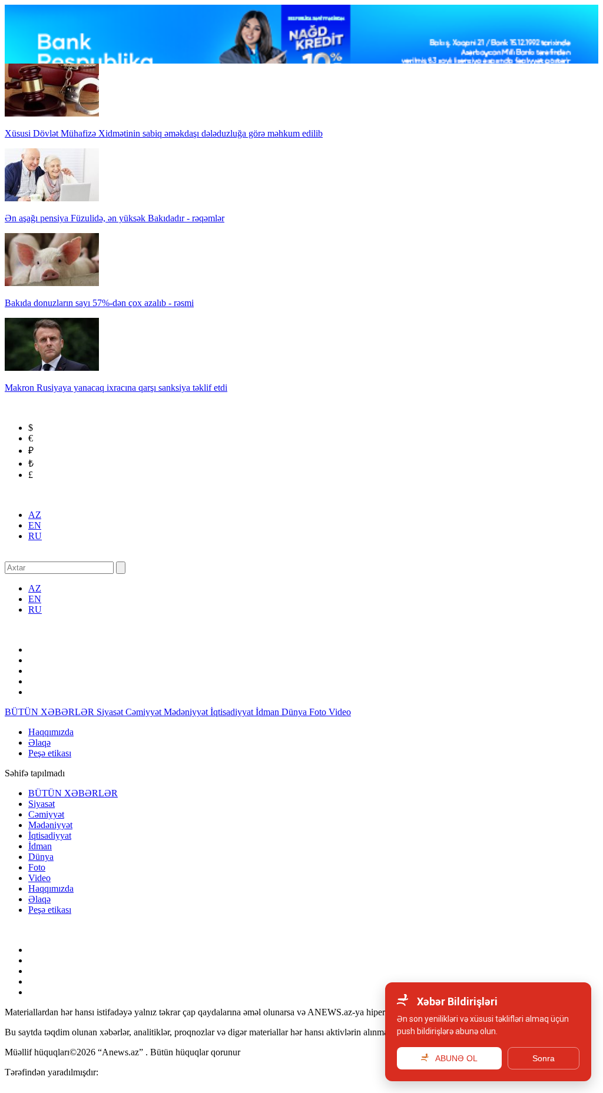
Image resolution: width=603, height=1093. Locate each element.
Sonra (543, 1058)
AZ (34, 515)
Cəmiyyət (144, 712)
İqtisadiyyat (233, 712)
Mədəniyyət (187, 712)
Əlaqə (39, 742)
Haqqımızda (51, 732)
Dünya (295, 712)
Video (340, 712)
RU (35, 536)
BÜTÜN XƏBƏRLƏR (51, 712)
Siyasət (111, 712)
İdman (268, 712)
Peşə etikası (49, 753)
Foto (319, 712)
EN (34, 525)
